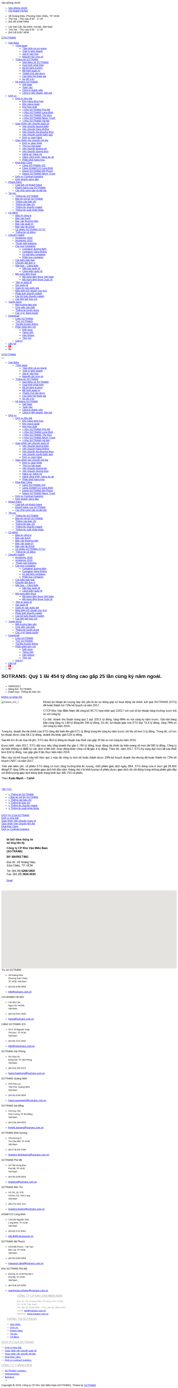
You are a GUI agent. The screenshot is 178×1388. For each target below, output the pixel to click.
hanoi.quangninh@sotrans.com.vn (27, 1100)
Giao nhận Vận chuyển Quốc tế (18, 820)
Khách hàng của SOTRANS (30, 187)
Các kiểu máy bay (25, 260)
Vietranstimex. (12, 1374)
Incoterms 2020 (24, 237)
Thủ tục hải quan (31, 145)
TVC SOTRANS (24, 321)
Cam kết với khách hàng (28, 184)
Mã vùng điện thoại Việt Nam (38, 276)
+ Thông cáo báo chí (20, 800)
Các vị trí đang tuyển (26, 313)
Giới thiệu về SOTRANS (35, 62)
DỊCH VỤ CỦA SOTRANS (15, 815)
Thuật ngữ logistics (26, 243)
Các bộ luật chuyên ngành (29, 296)
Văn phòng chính (17, 8)
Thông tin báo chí (25, 204)
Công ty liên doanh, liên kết (37, 93)
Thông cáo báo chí (25, 201)
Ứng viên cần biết (25, 307)
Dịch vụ (12, 95)
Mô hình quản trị (31, 70)
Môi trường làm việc (26, 304)
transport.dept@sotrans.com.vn (25, 1263)
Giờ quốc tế (21, 285)
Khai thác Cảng (23, 162)
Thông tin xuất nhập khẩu (29, 210)
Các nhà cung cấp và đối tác (31, 190)
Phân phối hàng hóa (33, 159)
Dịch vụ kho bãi (23, 98)
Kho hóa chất (29, 106)
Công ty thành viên (32, 90)
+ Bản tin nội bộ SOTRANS (23, 797)
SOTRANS (90, 1385)
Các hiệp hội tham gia (34, 76)
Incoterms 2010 (24, 240)
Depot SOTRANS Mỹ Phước (37, 171)
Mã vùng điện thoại (25, 274)
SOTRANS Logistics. (16, 1370)
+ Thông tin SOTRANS (21, 794)
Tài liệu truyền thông (26, 324)
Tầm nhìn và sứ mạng (34, 48)
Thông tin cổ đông (25, 232)
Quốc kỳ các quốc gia (27, 288)
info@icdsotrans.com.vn (21, 1046)
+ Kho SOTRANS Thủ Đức (37, 115)
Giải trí (19, 340)
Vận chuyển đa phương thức (38, 132)
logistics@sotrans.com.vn (22, 1181)
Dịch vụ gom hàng (32, 137)
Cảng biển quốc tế (32, 271)
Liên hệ (12, 343)
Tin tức (12, 193)
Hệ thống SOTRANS (26, 81)
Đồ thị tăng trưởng (32, 68)
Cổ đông (13, 212)
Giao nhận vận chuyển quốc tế (32, 123)
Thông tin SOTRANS (26, 59)
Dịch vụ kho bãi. (13, 1347)
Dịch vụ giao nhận (32, 143)
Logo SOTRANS (24, 318)
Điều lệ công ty (23, 215)
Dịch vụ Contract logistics (29, 176)
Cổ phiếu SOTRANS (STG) (30, 229)
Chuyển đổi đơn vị (25, 262)
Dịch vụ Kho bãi (10, 818)
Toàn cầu (27, 87)
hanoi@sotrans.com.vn (21, 1019)
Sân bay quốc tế (31, 268)
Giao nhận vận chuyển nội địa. (20, 1353)
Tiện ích (26, 338)
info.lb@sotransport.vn (20, 1236)
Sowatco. (10, 1377)
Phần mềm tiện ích (25, 327)
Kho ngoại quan (31, 104)
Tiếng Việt (27, 332)
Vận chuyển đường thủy (35, 151)
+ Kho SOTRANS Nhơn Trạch (38, 118)
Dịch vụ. (14, 1327)
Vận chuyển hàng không (35, 129)
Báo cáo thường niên (26, 221)
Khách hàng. (16, 1330)
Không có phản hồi (11, 697)
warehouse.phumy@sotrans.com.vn (28, 1290)
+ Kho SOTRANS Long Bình (37, 112)
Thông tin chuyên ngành (28, 207)
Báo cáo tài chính (25, 226)
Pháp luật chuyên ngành (28, 293)
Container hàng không (34, 251)
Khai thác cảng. (13, 1357)
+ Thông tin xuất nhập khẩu (23, 808)
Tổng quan (21, 45)
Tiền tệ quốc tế (23, 282)
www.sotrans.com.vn (37, 1313)
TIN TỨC (6, 789)
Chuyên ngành (16, 235)
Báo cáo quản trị (24, 223)
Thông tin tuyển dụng (27, 310)
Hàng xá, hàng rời (32, 154)
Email (10, 880)
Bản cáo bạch (22, 218)
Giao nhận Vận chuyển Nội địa (18, 823)
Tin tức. (14, 1333)
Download (13, 315)
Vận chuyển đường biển (35, 126)
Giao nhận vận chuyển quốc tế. (21, 1350)
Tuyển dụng (15, 301)
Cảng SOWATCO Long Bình (37, 168)
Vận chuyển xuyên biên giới (37, 134)
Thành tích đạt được (33, 73)
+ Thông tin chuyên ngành (23, 805)
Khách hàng (15, 182)
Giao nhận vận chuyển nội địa (31, 140)
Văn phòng (28, 335)
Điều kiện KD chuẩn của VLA (31, 290)
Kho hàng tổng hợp (32, 101)
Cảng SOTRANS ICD (34, 165)
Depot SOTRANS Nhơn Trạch (38, 173)
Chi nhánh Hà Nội (18, 10)
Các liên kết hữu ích (26, 299)
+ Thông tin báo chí (19, 802)
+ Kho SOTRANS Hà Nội (36, 120)
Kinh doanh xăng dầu (27, 179)
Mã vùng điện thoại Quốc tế (37, 279)
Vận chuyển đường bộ (34, 148)
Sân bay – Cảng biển (26, 265)
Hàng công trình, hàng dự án (38, 157)
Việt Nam (27, 84)
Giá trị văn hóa (30, 54)
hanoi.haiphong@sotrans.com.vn (26, 1073)
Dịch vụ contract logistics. (18, 1360)
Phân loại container (32, 257)
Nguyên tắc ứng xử (32, 56)
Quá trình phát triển (33, 65)
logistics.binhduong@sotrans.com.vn (28, 1154)
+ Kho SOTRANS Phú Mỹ (36, 109)
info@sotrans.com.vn (20, 991)
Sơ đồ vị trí (28, 79)
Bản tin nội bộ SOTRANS (29, 198)
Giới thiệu (13, 42)
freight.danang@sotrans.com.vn (26, 1127)
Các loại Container (25, 246)
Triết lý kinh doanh (32, 51)
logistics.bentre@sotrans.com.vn (26, 1209)
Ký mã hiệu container (34, 254)
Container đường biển (34, 249)
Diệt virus (27, 329)
